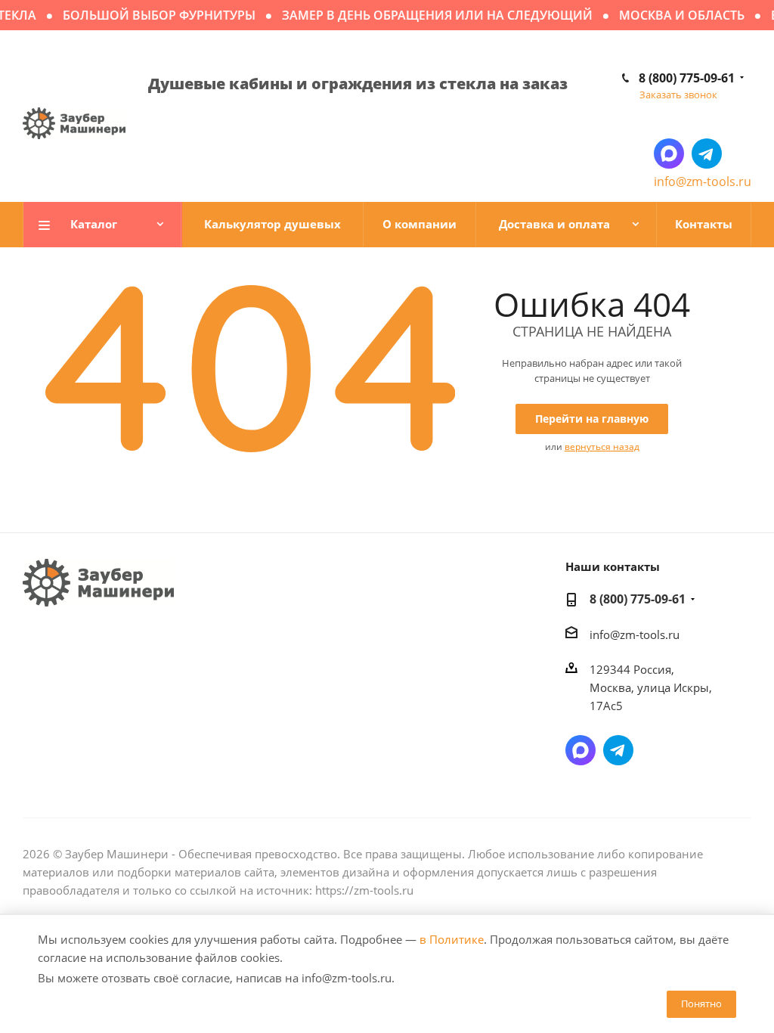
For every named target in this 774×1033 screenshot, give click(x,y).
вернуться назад (602, 446)
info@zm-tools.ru (702, 181)
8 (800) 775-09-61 (687, 78)
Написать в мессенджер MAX (669, 153)
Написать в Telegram (707, 153)
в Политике (452, 939)
